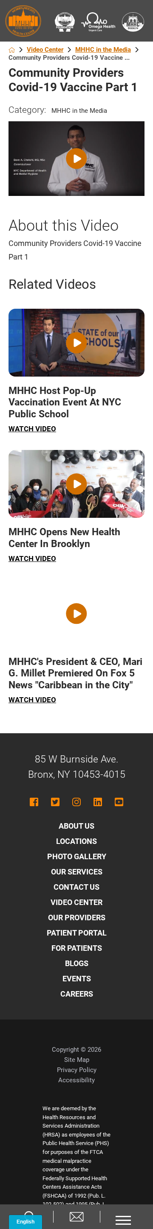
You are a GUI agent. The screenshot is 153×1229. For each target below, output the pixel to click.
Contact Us (76, 887)
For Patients (76, 948)
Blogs (76, 963)
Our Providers (76, 917)
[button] (123, 1216)
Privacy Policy (76, 1070)
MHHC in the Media (103, 49)
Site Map (76, 1060)
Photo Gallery (76, 856)
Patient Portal (77, 932)
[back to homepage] (11, 50)
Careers (76, 993)
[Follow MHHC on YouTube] (119, 802)
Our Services (76, 871)
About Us (76, 825)
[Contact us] (76, 1216)
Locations (76, 841)
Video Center (45, 49)
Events (76, 978)
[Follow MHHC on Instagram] (76, 802)
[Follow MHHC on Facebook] (34, 802)
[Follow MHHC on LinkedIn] (98, 802)
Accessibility (76, 1080)
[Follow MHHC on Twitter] (55, 802)
